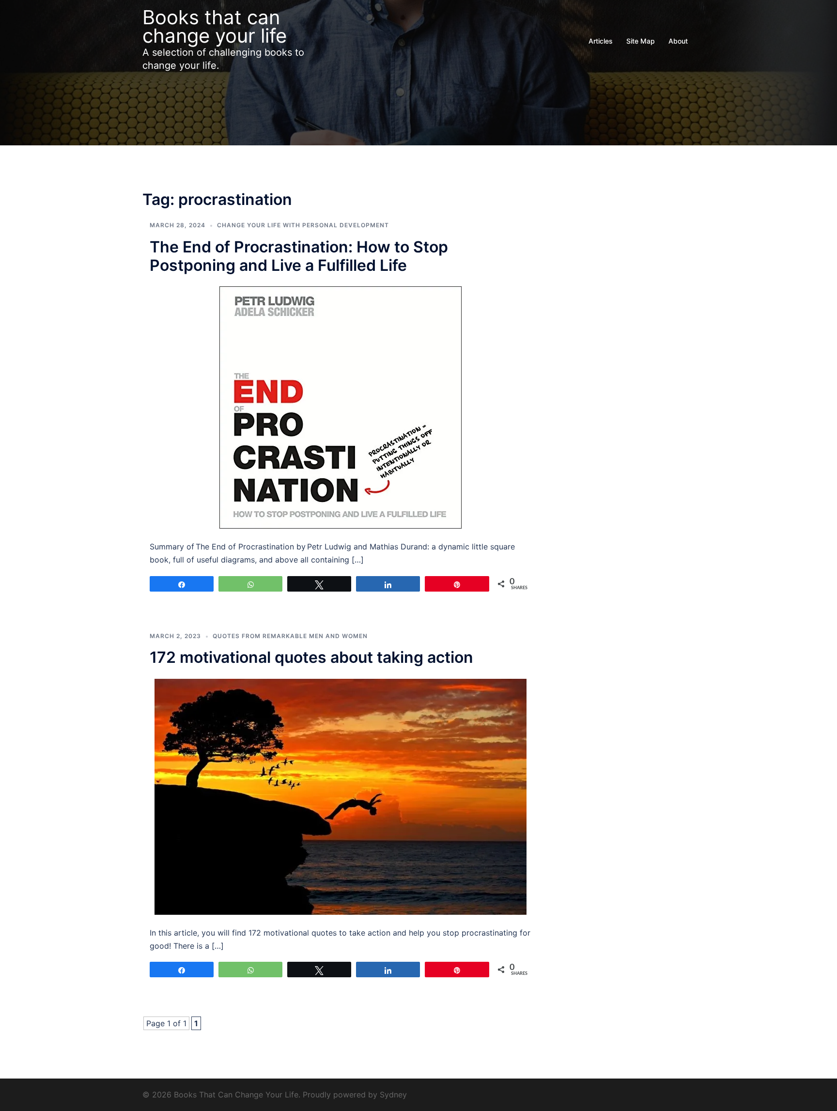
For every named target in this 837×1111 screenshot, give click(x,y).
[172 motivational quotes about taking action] (341, 795)
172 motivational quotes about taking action (311, 657)
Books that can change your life (214, 26)
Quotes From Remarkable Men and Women (290, 636)
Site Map (640, 41)
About (678, 41)
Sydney (393, 1094)
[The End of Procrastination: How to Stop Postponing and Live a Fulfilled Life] (340, 407)
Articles (601, 41)
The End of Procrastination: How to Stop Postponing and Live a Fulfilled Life (299, 256)
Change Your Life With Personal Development (303, 225)
